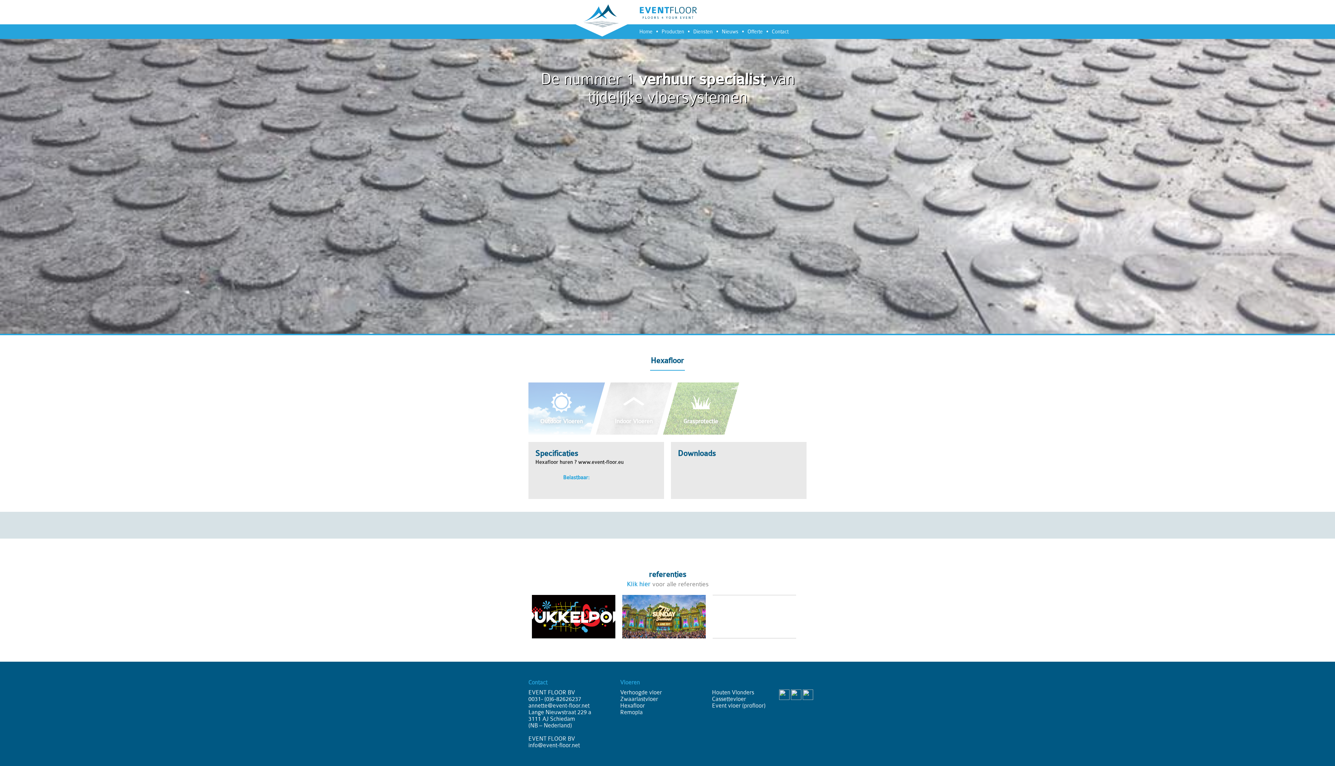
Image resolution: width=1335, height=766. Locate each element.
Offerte (755, 31)
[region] (667, 167)
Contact (780, 31)
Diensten (703, 31)
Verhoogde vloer (641, 692)
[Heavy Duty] (768, 385)
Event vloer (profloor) (739, 705)
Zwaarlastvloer (639, 699)
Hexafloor (632, 705)
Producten (673, 31)
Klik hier (638, 584)
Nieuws (730, 31)
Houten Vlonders (733, 692)
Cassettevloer (729, 699)
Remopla (631, 712)
